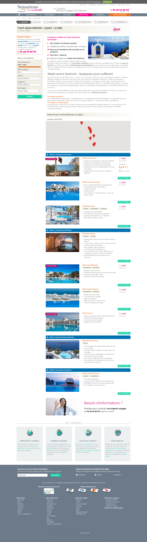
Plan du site (101, 483)
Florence (20, 504)
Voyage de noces (82, 512)
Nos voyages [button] (49, 15)
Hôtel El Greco (87, 313)
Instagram (117, 475)
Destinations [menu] (31, 15)
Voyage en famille (111, 500)
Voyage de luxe (110, 504)
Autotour (79, 500)
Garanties (93, 483)
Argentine (50, 506)
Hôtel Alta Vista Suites (90, 341)
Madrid (20, 510)
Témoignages (92, 4)
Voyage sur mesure (119, 15)
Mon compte (83, 4)
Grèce (49, 514)
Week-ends (20, 498)
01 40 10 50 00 (121, 9)
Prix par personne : (24, 62)
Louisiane (50, 502)
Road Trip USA (80, 514)
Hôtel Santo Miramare (90, 265)
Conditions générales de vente (66, 483)
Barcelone (21, 500)
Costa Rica (50, 508)
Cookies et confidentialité (113, 508)
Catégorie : (22, 82)
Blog (128, 4)
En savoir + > (98, 2)
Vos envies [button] (100, 15)
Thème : (21, 76)
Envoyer (55, 475)
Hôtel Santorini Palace (90, 289)
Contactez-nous (102, 4)
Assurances (85, 483)
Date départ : (22, 88)
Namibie (49, 520)
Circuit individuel (81, 504)
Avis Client (67, 15)
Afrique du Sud (51, 504)
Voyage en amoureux (112, 502)
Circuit (78, 502)
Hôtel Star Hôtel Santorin (91, 182)
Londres (20, 508)
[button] (93, 136)
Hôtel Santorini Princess (90, 373)
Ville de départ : (23, 69)
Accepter (107, 2)
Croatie (49, 512)
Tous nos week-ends (24, 514)
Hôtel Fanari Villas (88, 234)
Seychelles (50, 522)
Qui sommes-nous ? (48, 483)
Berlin (19, 502)
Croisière (79, 506)
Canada (49, 510)
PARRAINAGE (112, 4)
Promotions (83, 15)
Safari (77, 510)
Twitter (99, 475)
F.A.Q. (79, 483)
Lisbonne (21, 506)
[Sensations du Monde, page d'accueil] (30, 8)
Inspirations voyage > (111, 498)
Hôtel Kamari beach (89, 158)
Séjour (78, 508)
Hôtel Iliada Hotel (88, 206)
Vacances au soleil (111, 506)
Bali (48, 518)
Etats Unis (50, 500)
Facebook (81, 475)
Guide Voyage (121, 4)
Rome (19, 512)
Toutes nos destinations (54, 524)
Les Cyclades (51, 516)
